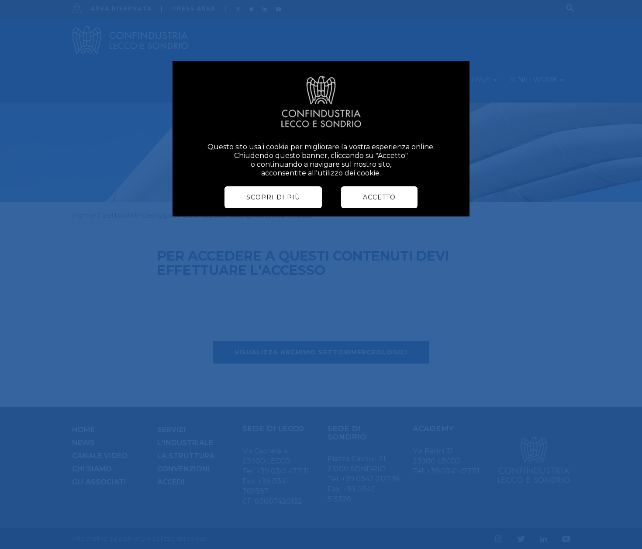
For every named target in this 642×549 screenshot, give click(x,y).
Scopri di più (273, 197)
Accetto (379, 197)
